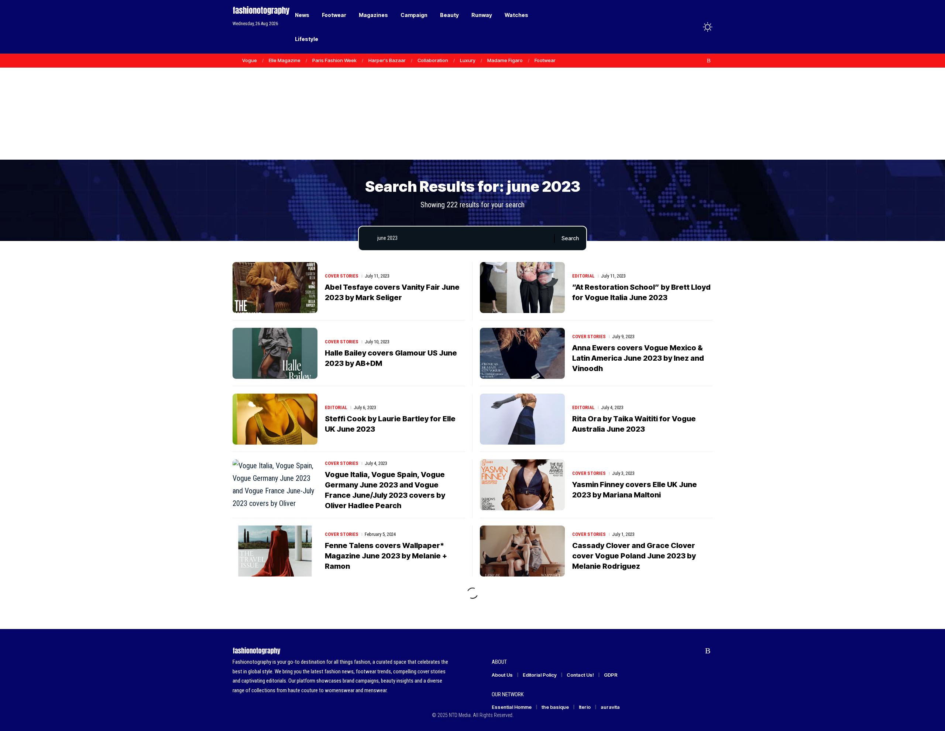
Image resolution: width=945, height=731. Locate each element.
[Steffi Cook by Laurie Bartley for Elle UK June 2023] (275, 419)
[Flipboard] (701, 60)
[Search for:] (463, 238)
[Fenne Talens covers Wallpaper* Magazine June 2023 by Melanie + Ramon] (275, 551)
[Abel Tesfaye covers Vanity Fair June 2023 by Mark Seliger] (275, 287)
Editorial (583, 276)
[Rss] (708, 60)
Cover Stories (341, 276)
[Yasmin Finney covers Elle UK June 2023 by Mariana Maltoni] (522, 484)
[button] (694, 27)
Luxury (467, 60)
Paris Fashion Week (334, 60)
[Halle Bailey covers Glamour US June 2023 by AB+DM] (275, 353)
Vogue (249, 60)
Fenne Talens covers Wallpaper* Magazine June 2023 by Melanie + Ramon (386, 556)
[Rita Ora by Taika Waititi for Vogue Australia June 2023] (522, 419)
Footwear (545, 60)
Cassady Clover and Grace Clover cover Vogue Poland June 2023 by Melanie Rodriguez (634, 556)
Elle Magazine (284, 60)
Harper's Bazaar (387, 60)
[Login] (678, 26)
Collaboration (432, 60)
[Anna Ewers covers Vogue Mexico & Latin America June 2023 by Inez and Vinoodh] (522, 353)
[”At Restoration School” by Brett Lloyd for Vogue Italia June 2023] (522, 287)
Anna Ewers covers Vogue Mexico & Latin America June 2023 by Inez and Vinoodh (638, 358)
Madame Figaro (505, 60)
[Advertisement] (472, 103)
